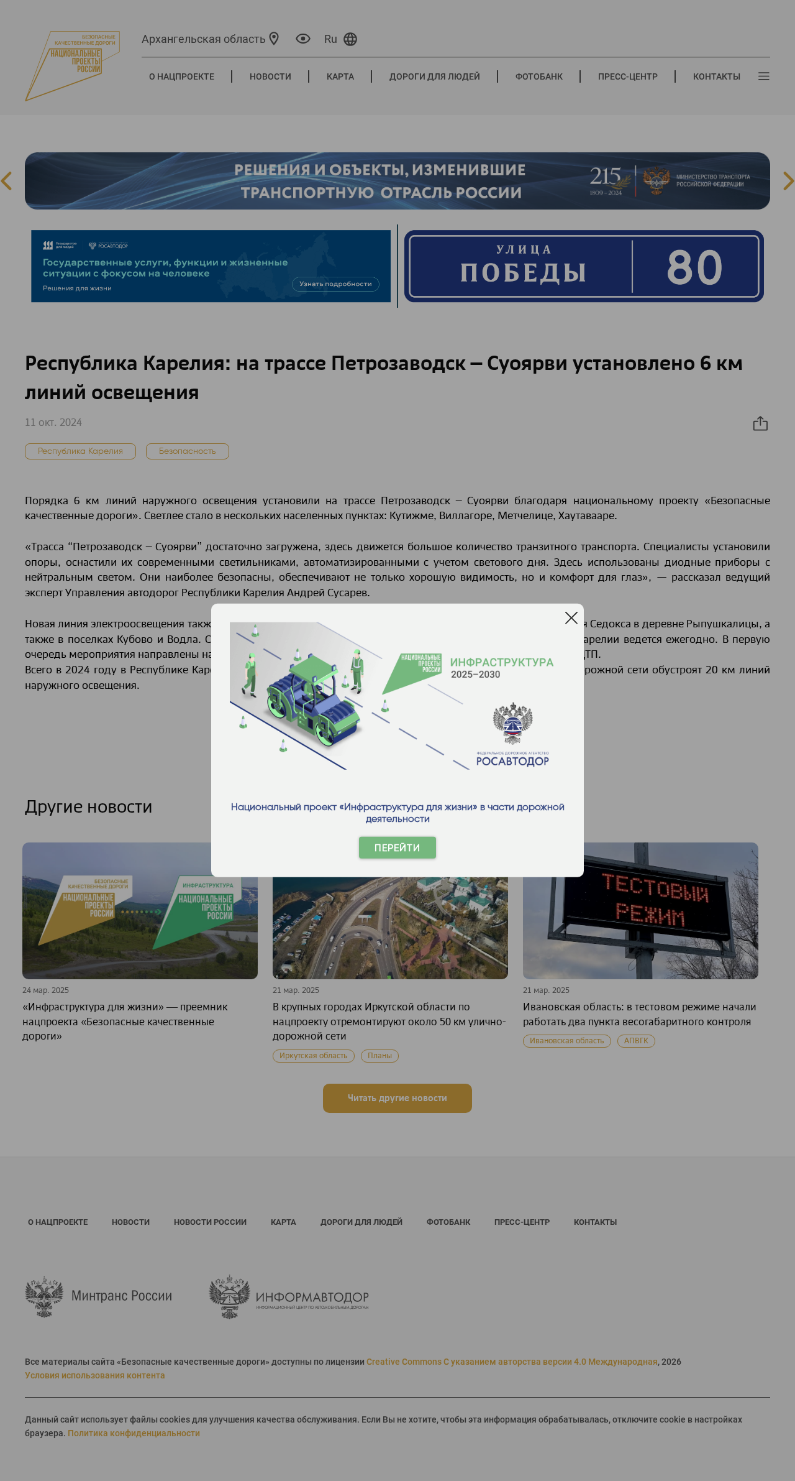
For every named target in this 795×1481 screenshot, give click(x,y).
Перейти (397, 848)
